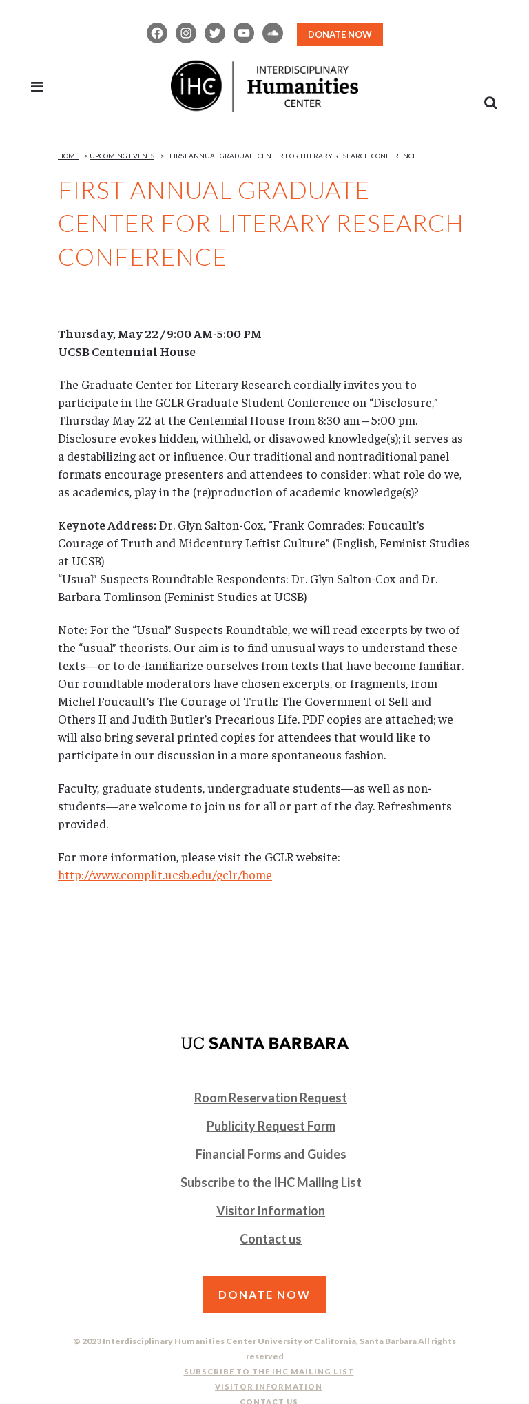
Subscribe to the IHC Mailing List (271, 1182)
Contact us (271, 1238)
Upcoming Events (122, 155)
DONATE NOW (340, 34)
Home (68, 155)
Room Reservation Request (270, 1097)
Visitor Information (270, 1210)
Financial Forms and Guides (271, 1154)
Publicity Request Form (271, 1125)
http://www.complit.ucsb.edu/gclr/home (165, 874)
